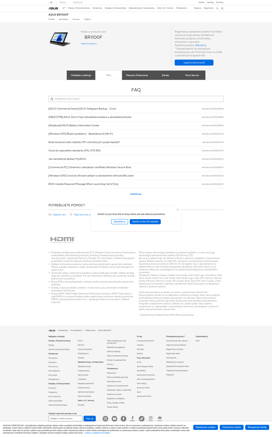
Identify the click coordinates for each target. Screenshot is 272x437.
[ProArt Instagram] (151, 419)
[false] (194, 63)
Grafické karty (84, 371)
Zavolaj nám (171, 358)
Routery (81, 405)
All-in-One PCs (54, 396)
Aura (139, 392)
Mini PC (81, 345)
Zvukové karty (84, 388)
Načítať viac (136, 194)
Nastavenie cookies (205, 427)
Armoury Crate (143, 388)
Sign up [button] (90, 418)
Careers (140, 345)
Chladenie (82, 379)
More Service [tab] (192, 75)
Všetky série (90, 330)
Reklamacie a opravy (175, 362)
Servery (110, 364)
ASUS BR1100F (58, 15)
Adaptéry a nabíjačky (116, 398)
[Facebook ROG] (132, 419)
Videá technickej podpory (177, 370)
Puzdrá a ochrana (114, 394)
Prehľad (51, 19)
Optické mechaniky (86, 392)
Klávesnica (111, 373)
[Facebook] (123, 419)
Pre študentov (54, 371)
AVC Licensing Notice (146, 379)
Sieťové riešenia (113, 351)
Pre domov (53, 358)
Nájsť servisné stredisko (86, 214)
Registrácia (208, 8)
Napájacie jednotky (86, 383)
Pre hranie (52, 375)
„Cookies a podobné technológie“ (97, 433)
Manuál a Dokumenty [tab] (137, 75)
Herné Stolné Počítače (57, 405)
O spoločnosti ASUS (145, 341)
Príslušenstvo (54, 379)
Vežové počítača (55, 401)
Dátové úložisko (84, 396)
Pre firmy (220, 2)
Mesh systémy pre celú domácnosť (116, 342)
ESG (197, 341)
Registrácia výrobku (174, 349)
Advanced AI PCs (144, 396)
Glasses (81, 358)
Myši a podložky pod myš (117, 377)
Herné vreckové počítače (59, 349)
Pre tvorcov (53, 366)
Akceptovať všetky (257, 427)
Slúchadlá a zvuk (114, 381)
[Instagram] (105, 419)
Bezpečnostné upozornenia (177, 366)
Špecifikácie (63, 19)
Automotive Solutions (146, 375)
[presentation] (50, 214)
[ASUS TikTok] (141, 419)
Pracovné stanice (85, 349)
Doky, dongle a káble (115, 403)
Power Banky (112, 407)
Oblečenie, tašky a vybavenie (119, 390)
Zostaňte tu (120, 221)
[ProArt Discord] (160, 419)
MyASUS (170, 375)
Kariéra (140, 353)
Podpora (87, 19)
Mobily (201, 2)
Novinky (140, 349)
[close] (178, 210)
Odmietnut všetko (231, 427)
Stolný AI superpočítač (116, 360)
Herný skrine (83, 375)
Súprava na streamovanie (117, 386)
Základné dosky (84, 366)
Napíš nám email (173, 353)
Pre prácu (52, 362)
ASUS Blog (141, 383)
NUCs (80, 341)
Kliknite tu (200, 45)
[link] (53, 8)
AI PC (139, 362)
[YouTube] (114, 419)
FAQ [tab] (108, 75)
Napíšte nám (59, 214)
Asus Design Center (145, 366)
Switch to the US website (145, 221)
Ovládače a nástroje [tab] (81, 75)
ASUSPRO (141, 371)
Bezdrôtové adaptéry (116, 347)
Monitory (52, 388)
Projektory (52, 392)
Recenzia (76, 19)
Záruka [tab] (165, 75)
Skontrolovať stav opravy (177, 341)
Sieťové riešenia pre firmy (117, 356)
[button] (210, 2)
